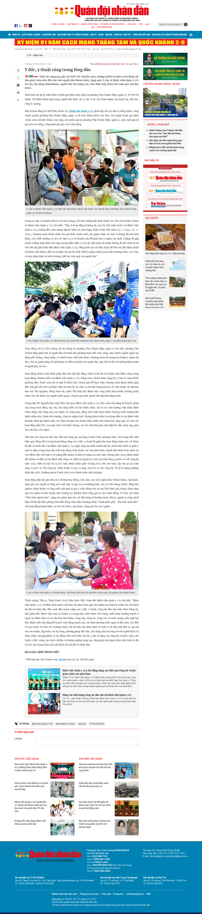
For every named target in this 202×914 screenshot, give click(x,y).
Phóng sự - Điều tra (122, 34)
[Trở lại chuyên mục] (18, 100)
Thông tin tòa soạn (89, 894)
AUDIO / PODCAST (158, 124)
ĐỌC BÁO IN (73, 24)
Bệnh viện (38, 55)
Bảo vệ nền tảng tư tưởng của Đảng (73, 34)
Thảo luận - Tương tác (112, 894)
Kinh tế (93, 34)
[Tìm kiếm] (186, 24)
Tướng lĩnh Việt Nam (141, 34)
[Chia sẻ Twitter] (18, 78)
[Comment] (18, 85)
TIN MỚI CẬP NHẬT (90, 758)
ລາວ (147, 24)
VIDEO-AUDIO (58, 24)
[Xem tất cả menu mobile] (191, 35)
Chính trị (16, 34)
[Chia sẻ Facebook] (18, 70)
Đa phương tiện (49, 34)
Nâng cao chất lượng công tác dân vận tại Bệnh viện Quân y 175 (96, 695)
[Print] (18, 93)
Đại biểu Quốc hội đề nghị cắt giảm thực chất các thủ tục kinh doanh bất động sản (94, 805)
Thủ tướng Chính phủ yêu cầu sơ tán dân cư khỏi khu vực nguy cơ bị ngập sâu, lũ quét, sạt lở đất (156, 284)
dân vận (82, 723)
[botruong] (165, 59)
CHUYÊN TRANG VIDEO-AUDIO (161, 83)
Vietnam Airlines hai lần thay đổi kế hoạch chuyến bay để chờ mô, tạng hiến (95, 767)
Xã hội (101, 34)
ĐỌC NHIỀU (151, 218)
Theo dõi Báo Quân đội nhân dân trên (107, 64)
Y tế (29, 55)
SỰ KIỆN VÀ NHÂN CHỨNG (112, 24)
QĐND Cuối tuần (89, 24)
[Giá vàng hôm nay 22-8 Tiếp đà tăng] (165, 237)
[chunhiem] (165, 73)
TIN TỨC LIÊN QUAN (26, 758)
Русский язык (104, 27)
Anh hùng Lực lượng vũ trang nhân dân (169, 34)
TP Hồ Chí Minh (96, 723)
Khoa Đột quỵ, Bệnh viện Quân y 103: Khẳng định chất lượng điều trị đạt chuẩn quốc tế (30, 767)
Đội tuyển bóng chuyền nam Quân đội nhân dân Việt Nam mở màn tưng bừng (154, 304)
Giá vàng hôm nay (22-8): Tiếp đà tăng (165, 253)
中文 (141, 24)
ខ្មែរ (93, 27)
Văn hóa (108, 34)
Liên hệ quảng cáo (135, 894)
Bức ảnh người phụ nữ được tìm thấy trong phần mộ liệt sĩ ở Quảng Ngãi (94, 823)
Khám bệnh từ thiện (65, 723)
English (131, 24)
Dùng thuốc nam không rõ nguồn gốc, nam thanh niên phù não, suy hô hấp (31, 786)
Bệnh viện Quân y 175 (81, 111)
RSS (149, 894)
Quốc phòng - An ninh (31, 34)
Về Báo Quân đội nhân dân (64, 894)
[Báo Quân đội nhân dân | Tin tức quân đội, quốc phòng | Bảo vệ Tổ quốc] (101, 12)
